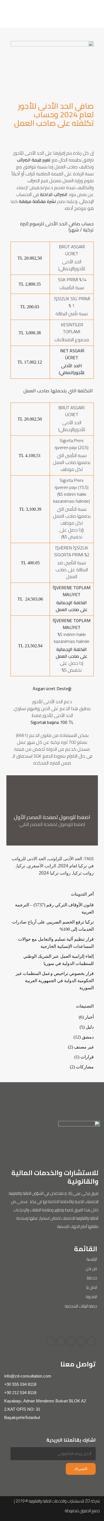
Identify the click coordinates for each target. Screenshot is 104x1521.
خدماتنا (92, 1277)
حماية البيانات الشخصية (81, 1306)
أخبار (89, 1017)
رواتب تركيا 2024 (55, 873)
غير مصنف (84, 1047)
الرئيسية (92, 1259)
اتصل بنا (91, 1287)
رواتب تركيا (83, 873)
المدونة (91, 1296)
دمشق (88, 1037)
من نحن (91, 1268)
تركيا (21, 865)
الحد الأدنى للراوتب (65, 858)
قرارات (87, 1057)
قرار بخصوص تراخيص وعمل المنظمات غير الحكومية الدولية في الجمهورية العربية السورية (55, 980)
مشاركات (85, 1067)
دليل (90, 1027)
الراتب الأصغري (41, 865)
